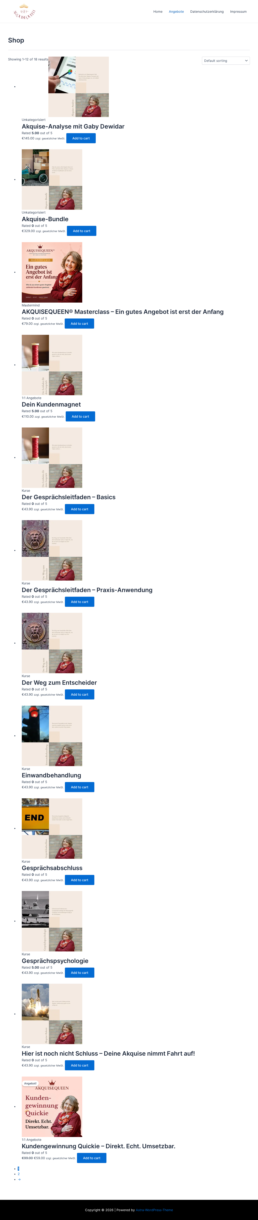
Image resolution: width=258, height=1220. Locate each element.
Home (157, 11)
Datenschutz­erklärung (207, 11)
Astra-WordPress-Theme (154, 1210)
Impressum (238, 11)
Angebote (176, 11)
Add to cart (81, 138)
